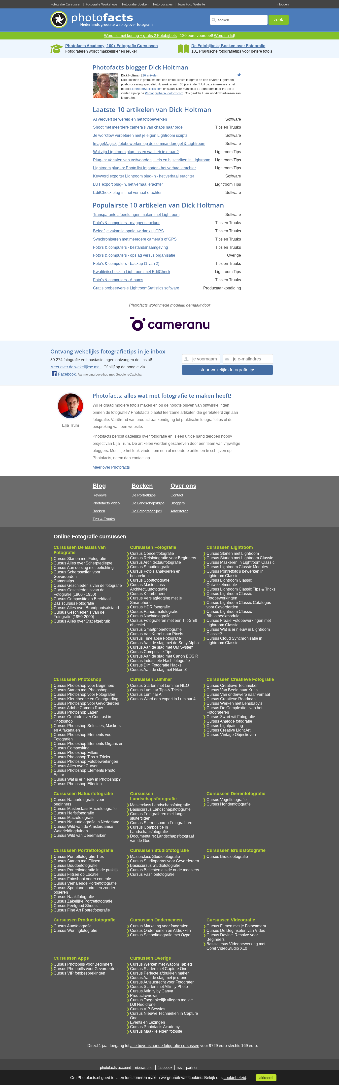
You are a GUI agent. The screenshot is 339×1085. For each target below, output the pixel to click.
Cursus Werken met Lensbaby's (234, 703)
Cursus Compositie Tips (151, 652)
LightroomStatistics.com (146, 89)
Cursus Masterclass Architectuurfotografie (149, 587)
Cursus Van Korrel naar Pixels (156, 634)
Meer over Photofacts (111, 467)
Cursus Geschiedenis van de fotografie (88, 585)
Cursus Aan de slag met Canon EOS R (164, 656)
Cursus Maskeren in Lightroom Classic (240, 562)
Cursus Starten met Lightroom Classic (239, 558)
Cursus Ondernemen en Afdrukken (160, 930)
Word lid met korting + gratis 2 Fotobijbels (140, 36)
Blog (99, 485)
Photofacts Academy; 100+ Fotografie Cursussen (111, 46)
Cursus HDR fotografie (150, 607)
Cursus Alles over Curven (76, 766)
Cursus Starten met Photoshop (80, 690)
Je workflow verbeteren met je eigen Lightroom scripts (140, 135)
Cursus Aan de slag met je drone (158, 978)
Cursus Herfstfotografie (74, 813)
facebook (165, 1067)
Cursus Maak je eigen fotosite (156, 1031)
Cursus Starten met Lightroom (232, 553)
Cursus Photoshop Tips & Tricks (82, 757)
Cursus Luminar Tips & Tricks (156, 690)
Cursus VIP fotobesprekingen (79, 973)
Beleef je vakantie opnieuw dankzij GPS (128, 231)
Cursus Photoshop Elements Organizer (88, 743)
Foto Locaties (163, 4)
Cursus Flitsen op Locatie (76, 874)
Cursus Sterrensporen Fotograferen (161, 823)
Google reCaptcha (128, 374)
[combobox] (239, 20)
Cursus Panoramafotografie (154, 611)
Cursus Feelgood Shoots (76, 906)
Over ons (183, 485)
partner (192, 1067)
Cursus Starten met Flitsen (77, 861)
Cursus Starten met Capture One (158, 969)
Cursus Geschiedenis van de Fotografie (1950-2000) (79, 614)
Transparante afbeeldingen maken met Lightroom (136, 214)
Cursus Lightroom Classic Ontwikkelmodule (229, 582)
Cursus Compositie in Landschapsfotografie (149, 829)
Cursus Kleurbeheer (148, 594)
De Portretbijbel (144, 495)
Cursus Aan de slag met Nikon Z (158, 669)
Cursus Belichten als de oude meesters (164, 870)
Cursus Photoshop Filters (76, 752)
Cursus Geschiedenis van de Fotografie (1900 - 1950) (79, 592)
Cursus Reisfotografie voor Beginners (163, 558)
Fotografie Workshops (101, 4)
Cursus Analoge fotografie (229, 721)
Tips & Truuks (104, 519)
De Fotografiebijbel (147, 511)
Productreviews (143, 995)
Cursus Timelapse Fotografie (155, 638)
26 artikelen (150, 75)
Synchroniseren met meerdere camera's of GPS (135, 239)
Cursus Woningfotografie (75, 930)
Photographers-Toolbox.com (164, 93)
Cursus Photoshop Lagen (76, 712)
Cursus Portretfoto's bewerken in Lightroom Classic (235, 573)
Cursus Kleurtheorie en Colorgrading (86, 699)
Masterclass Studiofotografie (155, 856)
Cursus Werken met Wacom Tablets (161, 964)
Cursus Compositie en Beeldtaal (82, 599)
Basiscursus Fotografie (74, 603)
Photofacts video (106, 503)
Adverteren (179, 511)
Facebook (67, 374)
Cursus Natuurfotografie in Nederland (86, 822)
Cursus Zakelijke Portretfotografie (83, 901)
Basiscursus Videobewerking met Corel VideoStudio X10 (235, 946)
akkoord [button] (265, 1078)
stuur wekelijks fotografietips (227, 369)
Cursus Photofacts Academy (155, 1027)
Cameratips (64, 581)
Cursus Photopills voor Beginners (83, 964)
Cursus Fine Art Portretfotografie (82, 910)
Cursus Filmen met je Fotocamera (236, 926)
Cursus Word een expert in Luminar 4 (163, 699)
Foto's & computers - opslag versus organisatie (134, 255)
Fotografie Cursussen (65, 4)
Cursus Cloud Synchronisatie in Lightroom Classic (234, 640)
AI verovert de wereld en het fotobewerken (130, 119)
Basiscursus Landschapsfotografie (160, 809)
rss (179, 1067)
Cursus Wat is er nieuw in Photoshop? (87, 779)
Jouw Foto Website (191, 4)
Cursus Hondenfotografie (228, 804)
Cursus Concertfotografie (152, 553)
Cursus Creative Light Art (228, 730)
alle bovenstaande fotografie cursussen (164, 1046)
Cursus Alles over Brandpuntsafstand (86, 608)
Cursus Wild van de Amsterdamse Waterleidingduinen (83, 828)
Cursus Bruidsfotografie (227, 856)
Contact (176, 495)
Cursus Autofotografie (73, 926)
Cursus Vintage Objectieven (231, 735)
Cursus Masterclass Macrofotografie (85, 808)
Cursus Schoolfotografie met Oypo (160, 935)
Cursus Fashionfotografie (152, 874)
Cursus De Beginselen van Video (235, 930)
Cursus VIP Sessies (147, 1009)
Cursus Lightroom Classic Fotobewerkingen (229, 596)
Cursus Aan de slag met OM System (161, 647)
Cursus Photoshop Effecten (78, 784)
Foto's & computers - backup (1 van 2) (126, 263)
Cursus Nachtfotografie (150, 616)
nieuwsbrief (144, 1067)
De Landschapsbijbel (148, 503)
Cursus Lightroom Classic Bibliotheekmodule (229, 613)
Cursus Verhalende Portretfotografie (85, 883)
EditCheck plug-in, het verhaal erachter (127, 192)
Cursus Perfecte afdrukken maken (160, 973)
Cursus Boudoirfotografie (76, 865)
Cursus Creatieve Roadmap (231, 699)
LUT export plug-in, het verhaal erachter (128, 184)
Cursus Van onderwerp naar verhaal (238, 694)
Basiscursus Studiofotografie (155, 865)
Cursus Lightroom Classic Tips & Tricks (240, 589)
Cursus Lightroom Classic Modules (237, 567)
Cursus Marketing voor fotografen (159, 926)
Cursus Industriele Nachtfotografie (160, 661)
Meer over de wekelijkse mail (76, 367)
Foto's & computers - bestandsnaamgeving (130, 247)
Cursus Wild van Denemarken (80, 835)
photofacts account (115, 1067)
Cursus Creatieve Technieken (232, 685)
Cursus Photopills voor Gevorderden (86, 969)
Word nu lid (224, 36)
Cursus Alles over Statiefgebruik (82, 621)
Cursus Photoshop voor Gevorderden (86, 703)
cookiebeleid (235, 1078)
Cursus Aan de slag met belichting (84, 567)
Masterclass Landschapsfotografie (160, 805)
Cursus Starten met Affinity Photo (159, 986)
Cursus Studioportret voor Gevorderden (164, 861)
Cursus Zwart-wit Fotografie (230, 717)
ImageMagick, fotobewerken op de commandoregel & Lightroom (149, 143)
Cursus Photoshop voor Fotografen (84, 694)
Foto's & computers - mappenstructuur (126, 223)
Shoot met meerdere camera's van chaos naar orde (138, 127)
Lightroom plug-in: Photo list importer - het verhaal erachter (144, 168)
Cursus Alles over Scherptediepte (83, 563)
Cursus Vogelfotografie (226, 800)
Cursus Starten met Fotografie (80, 559)
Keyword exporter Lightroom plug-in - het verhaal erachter (143, 176)
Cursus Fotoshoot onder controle (82, 879)
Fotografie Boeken (135, 4)
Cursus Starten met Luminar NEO (159, 685)
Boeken (99, 511)
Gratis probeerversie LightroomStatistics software (136, 288)
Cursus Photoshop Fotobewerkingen (86, 761)
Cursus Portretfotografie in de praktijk (86, 870)
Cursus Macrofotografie (74, 817)
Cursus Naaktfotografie (74, 897)
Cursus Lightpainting (224, 726)
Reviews (100, 495)
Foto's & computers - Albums (118, 280)
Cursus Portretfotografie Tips (79, 856)
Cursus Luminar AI (146, 694)
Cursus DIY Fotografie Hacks (155, 665)
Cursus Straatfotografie (150, 567)
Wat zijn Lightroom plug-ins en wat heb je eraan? (136, 152)
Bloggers (177, 503)
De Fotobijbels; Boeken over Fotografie (228, 46)
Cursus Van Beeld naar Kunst (232, 690)
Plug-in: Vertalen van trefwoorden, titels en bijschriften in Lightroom (151, 160)
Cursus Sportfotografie (150, 580)
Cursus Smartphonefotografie (156, 629)
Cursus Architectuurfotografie (155, 562)
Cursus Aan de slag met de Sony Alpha (164, 643)
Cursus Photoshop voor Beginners (84, 685)
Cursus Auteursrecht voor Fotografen (162, 982)
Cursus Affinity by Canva (151, 991)
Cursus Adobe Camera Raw (78, 708)
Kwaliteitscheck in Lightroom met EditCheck (131, 272)
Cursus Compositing (72, 748)
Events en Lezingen (147, 1022)
